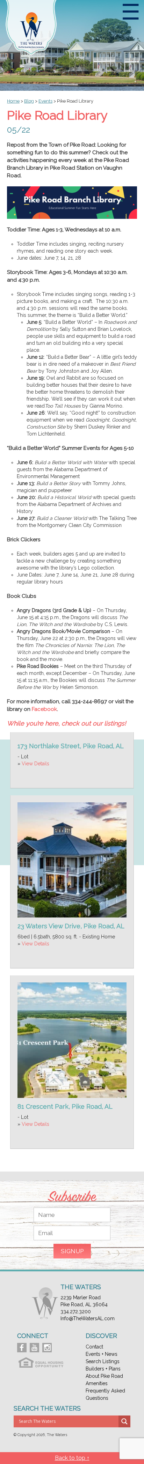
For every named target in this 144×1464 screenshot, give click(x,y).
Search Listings (103, 1361)
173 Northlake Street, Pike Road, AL (70, 746)
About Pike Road (104, 1376)
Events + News (101, 1354)
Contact (94, 1347)
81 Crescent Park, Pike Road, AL (65, 1106)
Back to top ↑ (72, 1458)
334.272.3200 (75, 1311)
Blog (29, 101)
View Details (35, 763)
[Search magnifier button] (124, 1421)
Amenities (97, 1383)
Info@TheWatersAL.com (87, 1318)
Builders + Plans (103, 1369)
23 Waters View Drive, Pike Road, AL (70, 926)
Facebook (44, 709)
